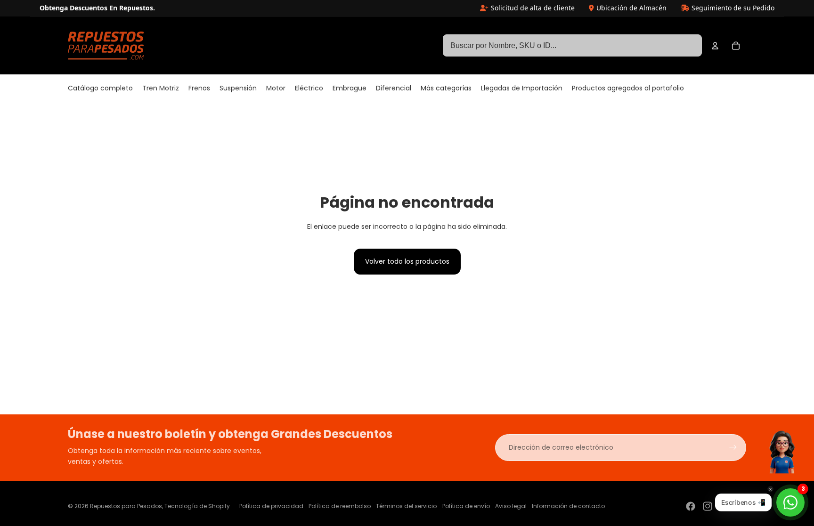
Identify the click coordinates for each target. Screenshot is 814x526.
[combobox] (572, 45)
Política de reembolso (340, 506)
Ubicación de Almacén (631, 7)
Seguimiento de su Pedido (733, 7)
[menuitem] (100, 88)
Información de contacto (568, 506)
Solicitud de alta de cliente (533, 7)
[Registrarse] (733, 447)
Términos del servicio (406, 506)
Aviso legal (511, 506)
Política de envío (466, 506)
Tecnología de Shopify (197, 506)
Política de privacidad (271, 506)
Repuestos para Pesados (126, 506)
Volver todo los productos (407, 261)
